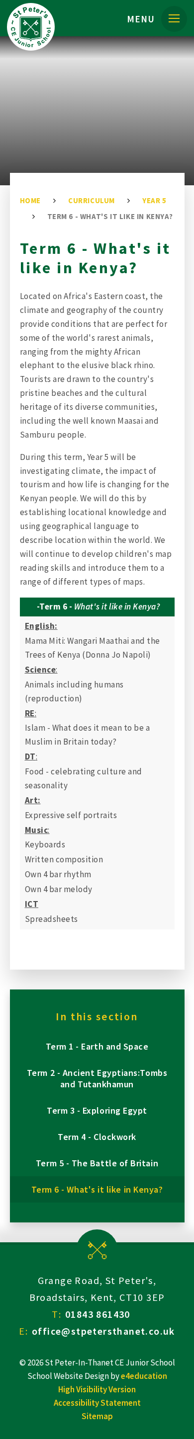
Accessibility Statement (97, 1402)
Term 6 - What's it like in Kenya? (110, 216)
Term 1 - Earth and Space (97, 1046)
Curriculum (91, 200)
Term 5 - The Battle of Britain (97, 1163)
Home (30, 200)
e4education (144, 1375)
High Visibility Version (97, 1389)
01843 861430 (97, 1314)
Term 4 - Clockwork (97, 1136)
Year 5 (154, 200)
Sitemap (97, 1416)
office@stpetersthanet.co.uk (103, 1331)
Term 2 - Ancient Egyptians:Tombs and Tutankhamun (97, 1078)
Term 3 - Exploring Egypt (97, 1110)
